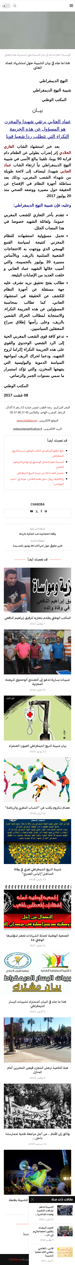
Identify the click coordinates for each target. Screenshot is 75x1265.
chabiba (38, 505)
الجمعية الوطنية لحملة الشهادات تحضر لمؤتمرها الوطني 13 (37, 937)
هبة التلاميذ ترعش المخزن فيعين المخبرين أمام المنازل (37, 1070)
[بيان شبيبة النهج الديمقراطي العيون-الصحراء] (37, 718)
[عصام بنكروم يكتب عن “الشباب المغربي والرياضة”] (37, 779)
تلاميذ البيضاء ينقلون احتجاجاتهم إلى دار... (43, 1231)
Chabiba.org (15, 1259)
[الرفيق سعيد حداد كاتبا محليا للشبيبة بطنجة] (37, 1172)
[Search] (15, 5)
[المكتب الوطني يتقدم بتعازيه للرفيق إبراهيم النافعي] (37, 590)
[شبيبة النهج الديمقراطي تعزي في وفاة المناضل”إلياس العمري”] (37, 841)
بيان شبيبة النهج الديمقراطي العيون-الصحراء (37, 746)
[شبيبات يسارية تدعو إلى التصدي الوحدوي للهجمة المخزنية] (37, 652)
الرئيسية (66, 55)
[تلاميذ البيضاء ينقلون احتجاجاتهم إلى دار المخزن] (65, 1231)
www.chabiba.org (27, 420)
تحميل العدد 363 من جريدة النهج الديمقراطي (40, 473)
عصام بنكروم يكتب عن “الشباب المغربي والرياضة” (37, 807)
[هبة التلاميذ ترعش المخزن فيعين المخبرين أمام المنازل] (37, 1039)
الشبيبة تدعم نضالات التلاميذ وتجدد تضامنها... (44, 1210)
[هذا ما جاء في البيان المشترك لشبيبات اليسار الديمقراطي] (37, 973)
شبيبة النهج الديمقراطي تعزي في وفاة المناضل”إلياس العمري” (37, 871)
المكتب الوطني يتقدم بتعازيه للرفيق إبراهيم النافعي (37, 618)
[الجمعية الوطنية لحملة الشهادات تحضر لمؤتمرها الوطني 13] (37, 907)
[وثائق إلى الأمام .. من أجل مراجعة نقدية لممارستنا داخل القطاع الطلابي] (37, 1106)
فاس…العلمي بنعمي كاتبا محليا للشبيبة (44, 1252)
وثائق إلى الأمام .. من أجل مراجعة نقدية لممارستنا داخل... (38, 1136)
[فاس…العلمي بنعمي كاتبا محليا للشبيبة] (65, 1252)
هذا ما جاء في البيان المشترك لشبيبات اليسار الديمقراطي (37, 1003)
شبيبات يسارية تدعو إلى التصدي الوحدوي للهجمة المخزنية (37, 681)
